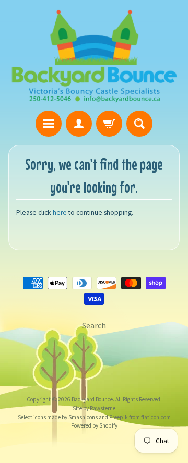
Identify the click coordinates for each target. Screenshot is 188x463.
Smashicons (82, 417)
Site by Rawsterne (94, 408)
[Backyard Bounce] (94, 56)
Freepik (118, 417)
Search (94, 325)
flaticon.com (155, 417)
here (60, 212)
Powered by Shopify (94, 425)
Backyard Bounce (92, 399)
